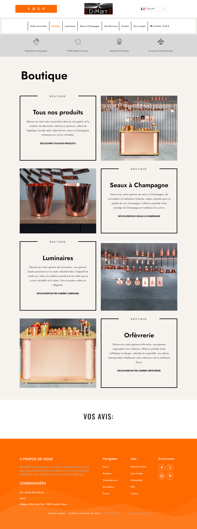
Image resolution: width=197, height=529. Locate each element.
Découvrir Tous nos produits (58, 143)
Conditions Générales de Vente (84, 513)
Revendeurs (108, 486)
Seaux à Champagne (90, 26)
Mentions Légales (57, 513)
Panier (106, 466)
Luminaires (70, 26)
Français (150, 8)
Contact (125, 26)
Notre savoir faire (38, 26)
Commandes (136, 480)
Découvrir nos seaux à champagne (139, 216)
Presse (106, 493)
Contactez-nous (110, 480)
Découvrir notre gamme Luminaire (58, 293)
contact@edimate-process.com (40, 498)
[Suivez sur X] (38, 8)
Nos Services (110, 26)
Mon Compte (137, 473)
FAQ (133, 486)
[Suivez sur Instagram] (33, 8)
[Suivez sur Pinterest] (43, 8)
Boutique (56, 26)
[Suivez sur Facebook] (28, 8)
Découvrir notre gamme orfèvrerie (139, 370)
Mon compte (139, 26)
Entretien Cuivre (138, 466)
